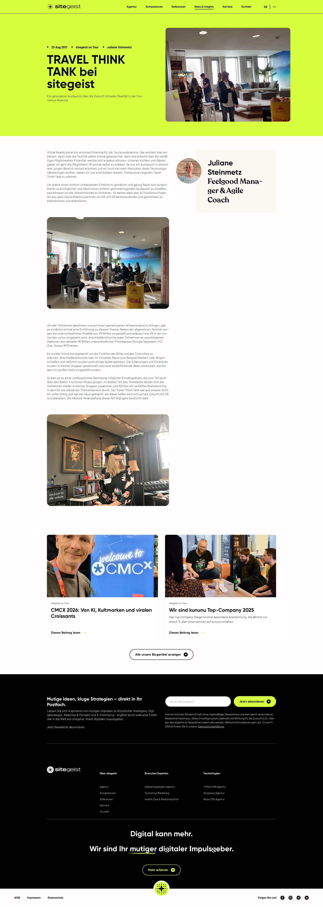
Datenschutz (55, 897)
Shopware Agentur (214, 792)
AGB (17, 897)
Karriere (104, 805)
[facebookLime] (282, 898)
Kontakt (104, 811)
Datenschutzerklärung (211, 726)
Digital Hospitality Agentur (160, 786)
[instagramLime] (291, 898)
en (274, 6)
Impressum (34, 897)
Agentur (104, 786)
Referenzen (106, 799)
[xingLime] (299, 898)
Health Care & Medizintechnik (161, 799)
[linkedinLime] (307, 898)
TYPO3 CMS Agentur (214, 786)
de (265, 6)
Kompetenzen (108, 792)
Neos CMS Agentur (214, 799)
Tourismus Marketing (157, 792)
